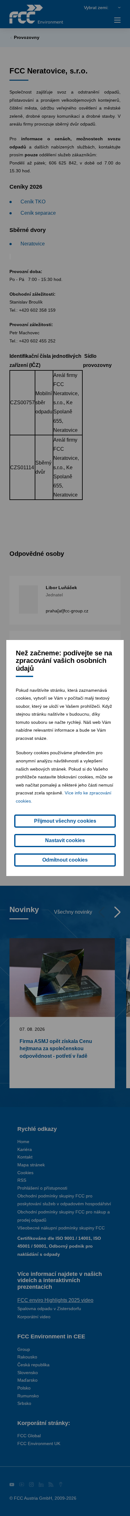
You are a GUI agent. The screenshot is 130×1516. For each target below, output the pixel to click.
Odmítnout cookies (65, 860)
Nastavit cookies (65, 840)
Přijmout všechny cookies (65, 821)
